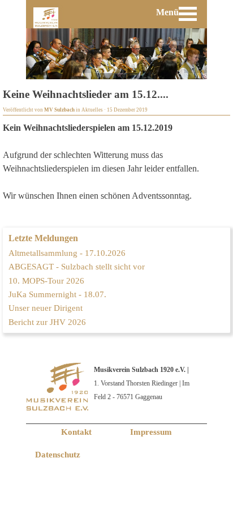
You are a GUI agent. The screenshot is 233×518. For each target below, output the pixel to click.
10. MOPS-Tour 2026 (46, 280)
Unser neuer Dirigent (45, 307)
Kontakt (76, 431)
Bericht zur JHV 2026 (47, 322)
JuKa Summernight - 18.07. (57, 294)
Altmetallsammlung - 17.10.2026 (67, 253)
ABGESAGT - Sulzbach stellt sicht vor (76, 266)
